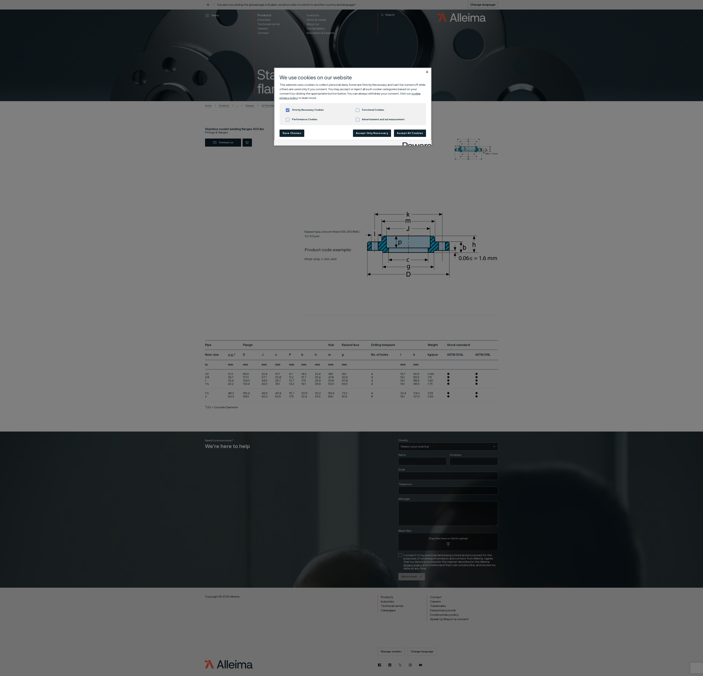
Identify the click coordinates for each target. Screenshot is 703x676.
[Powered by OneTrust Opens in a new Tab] (416, 143)
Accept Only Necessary (372, 133)
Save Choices (291, 133)
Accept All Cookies (410, 133)
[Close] (427, 72)
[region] (353, 106)
